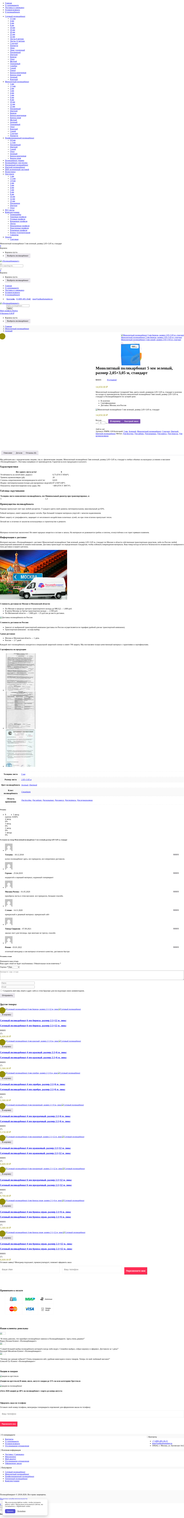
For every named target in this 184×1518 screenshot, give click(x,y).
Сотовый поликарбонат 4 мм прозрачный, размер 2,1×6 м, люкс (35, 1116)
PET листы (9, 210)
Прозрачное (15, 203)
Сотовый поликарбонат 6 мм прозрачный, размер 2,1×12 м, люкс (36, 1180)
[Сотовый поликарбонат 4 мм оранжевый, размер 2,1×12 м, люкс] (44, 1137)
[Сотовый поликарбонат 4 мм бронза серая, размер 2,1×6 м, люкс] (44, 1200)
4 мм (12, 21)
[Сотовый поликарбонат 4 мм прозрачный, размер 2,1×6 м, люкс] (44, 1105)
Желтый (13, 61)
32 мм (12, 37)
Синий (13, 68)
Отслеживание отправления (17, 1446)
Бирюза (13, 57)
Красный (14, 79)
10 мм (12, 28)
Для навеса (161, 434)
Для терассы (172, 434)
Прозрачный (15, 52)
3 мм (12, 91)
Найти (9, 308)
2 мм (12, 88)
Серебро (13, 66)
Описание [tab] (8, 453)
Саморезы (14, 235)
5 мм (12, 95)
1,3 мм (13, 142)
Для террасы (70, 800)
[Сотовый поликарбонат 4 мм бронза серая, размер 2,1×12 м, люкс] (45, 1232)
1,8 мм (13, 181)
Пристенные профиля (19, 228)
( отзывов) (112, 380)
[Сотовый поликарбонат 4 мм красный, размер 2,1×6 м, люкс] (43, 1041)
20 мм (12, 32)
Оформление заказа (13, 1463)
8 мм (12, 25)
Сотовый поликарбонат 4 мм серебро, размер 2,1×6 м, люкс (32, 1084)
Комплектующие (12, 212)
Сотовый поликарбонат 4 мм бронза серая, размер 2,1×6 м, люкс (35, 1212)
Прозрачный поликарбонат (16, 165)
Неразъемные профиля (19, 226)
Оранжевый (15, 64)
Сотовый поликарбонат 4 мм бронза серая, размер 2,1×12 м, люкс (36, 1243)
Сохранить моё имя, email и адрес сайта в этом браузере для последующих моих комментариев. (43, 991)
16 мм (12, 30)
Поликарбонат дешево (14, 160)
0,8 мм (13, 140)
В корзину (115, 421)
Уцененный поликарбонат (16, 1479)
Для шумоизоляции (85, 800)
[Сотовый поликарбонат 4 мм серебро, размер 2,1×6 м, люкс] (42, 1073)
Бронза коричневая (18, 73)
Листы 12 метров (17, 41)
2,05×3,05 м (26, 780)
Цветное (13, 205)
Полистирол (10, 172)
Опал (12, 59)
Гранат (13, 70)
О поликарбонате (12, 12)
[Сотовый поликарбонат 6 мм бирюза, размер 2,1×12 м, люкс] (43, 1009)
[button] (0, 246)
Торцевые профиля (18, 217)
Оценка (4, 967)
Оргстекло (9, 174)
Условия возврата (12, 10)
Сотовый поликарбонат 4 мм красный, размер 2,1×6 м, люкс (33, 1052)
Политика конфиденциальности (13, 1499)
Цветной (14, 55)
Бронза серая (15, 75)
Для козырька (150, 434)
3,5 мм (13, 19)
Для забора (139, 434)
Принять (10, 1511)
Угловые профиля (17, 219)
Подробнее (21, 1511)
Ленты (13, 223)
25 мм (12, 34)
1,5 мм (13, 86)
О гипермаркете (12, 5)
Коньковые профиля (18, 221)
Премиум (14, 46)
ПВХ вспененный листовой (17, 169)
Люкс (12, 48)
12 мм (12, 104)
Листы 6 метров (17, 39)
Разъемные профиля (18, 230)
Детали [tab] (19, 453)
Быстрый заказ (131, 421)
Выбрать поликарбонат (17, 256)
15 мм (12, 106)
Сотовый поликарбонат (15, 16)
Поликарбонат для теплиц (16, 163)
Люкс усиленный (17, 50)
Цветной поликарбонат (15, 167)
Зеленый (13, 77)
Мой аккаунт (10, 1459)
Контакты (11, 299)
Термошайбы (15, 214)
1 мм (12, 84)
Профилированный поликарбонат (19, 138)
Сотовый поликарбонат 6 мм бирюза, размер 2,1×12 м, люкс (33, 1020)
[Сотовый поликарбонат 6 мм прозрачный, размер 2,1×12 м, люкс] (45, 1169)
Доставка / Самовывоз (14, 1454)
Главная (8, 3)
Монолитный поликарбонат (17, 82)
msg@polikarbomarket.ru (42, 299)
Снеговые (14, 239)
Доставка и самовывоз (14, 8)
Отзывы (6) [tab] (31, 453)
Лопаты (8, 237)
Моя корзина (10, 1457)
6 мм (12, 23)
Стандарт (14, 43)
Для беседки (128, 434)
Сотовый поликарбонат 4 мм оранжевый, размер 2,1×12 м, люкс (35, 1148)
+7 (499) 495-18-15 (160, 1441)
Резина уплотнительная (20, 232)
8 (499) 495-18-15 (23, 299)
